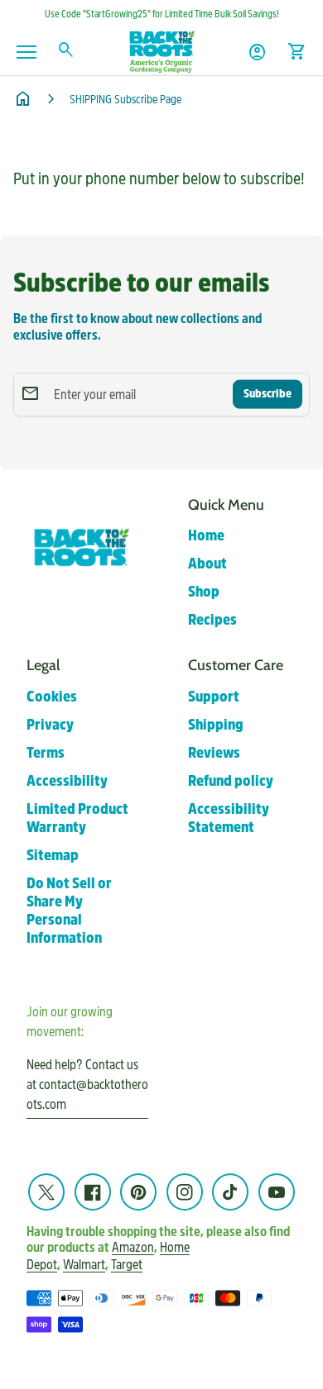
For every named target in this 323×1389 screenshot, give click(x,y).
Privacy (50, 725)
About (207, 564)
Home (206, 536)
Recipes (212, 620)
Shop (203, 592)
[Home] (161, 51)
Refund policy (230, 781)
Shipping (215, 725)
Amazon (133, 1247)
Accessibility (67, 781)
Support (213, 697)
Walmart (84, 1265)
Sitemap (53, 855)
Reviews (214, 753)
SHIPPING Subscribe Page (125, 99)
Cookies (52, 697)
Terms (46, 753)
